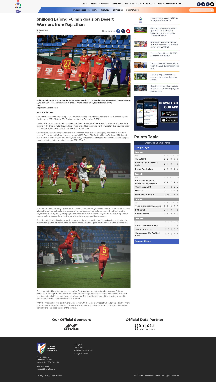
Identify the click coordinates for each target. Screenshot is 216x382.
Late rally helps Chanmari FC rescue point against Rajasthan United (163, 77)
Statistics (118, 10)
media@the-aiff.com (46, 369)
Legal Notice (56, 376)
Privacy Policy (43, 376)
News (94, 10)
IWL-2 (92, 3)
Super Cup (129, 3)
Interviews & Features (83, 350)
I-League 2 (103, 3)
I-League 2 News (81, 353)
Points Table (132, 10)
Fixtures (105, 10)
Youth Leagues (145, 3)
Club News (78, 347)
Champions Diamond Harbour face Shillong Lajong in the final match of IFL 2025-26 (164, 44)
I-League (78, 344)
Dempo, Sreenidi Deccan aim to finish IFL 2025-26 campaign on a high (164, 66)
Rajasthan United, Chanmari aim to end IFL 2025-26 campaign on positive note (164, 88)
